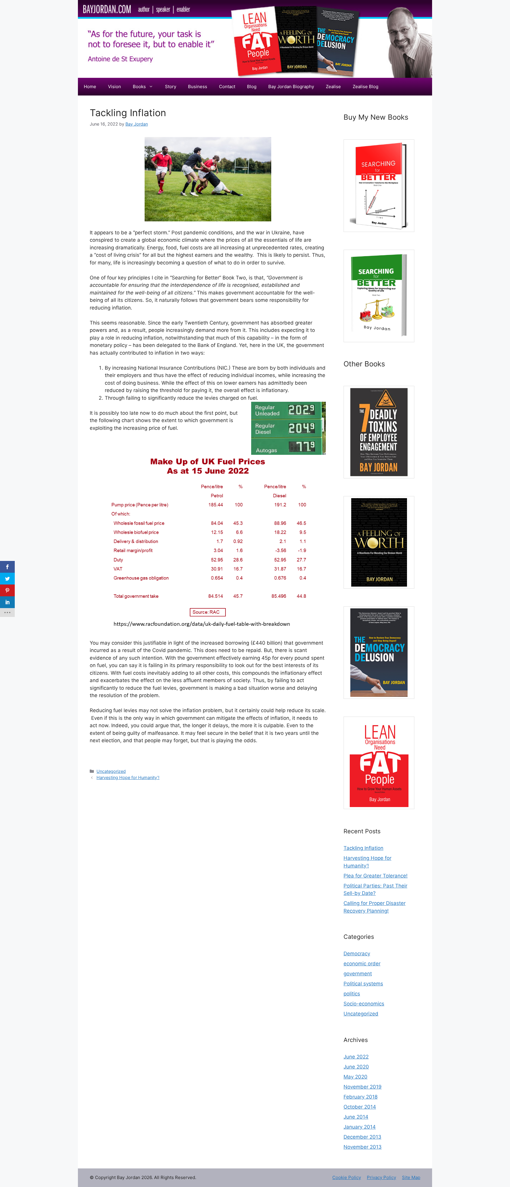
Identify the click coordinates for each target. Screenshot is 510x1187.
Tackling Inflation (363, 848)
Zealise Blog (365, 86)
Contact (227, 86)
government (358, 974)
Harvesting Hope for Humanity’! (128, 777)
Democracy (357, 953)
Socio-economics (364, 1004)
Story (170, 86)
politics (352, 994)
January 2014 (360, 1127)
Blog (251, 86)
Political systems (363, 984)
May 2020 (355, 1077)
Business (197, 86)
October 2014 (360, 1107)
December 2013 (362, 1137)
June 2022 (356, 1057)
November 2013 (363, 1147)
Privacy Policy (381, 1177)
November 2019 (363, 1087)
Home (90, 86)
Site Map (411, 1177)
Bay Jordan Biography (291, 86)
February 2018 (360, 1097)
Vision (114, 86)
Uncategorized (111, 771)
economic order (362, 964)
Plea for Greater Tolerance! (376, 876)
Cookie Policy (346, 1177)
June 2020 (356, 1067)
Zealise (333, 86)
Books (139, 86)
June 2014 (356, 1117)
